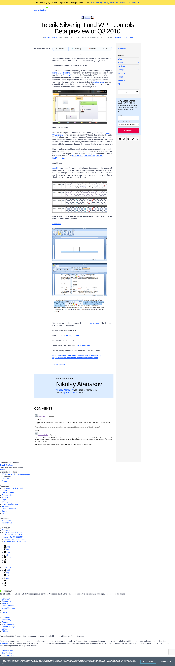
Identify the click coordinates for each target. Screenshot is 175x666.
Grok (106, 49)
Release (118, 37)
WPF (77, 335)
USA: (13, 532)
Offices (5, 613)
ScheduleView (68, 75)
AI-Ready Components (20, 474)
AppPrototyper (70, 392)
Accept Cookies (148, 661)
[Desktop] (128, 66)
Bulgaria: (14, 539)
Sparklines (56, 168)
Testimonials (7, 523)
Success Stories (8, 521)
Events (4, 511)
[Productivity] (128, 73)
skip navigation (40, 10)
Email (120, 115)
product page (98, 82)
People (121, 77)
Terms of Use (7, 651)
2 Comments (128, 37)
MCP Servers (5, 474)
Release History (8, 495)
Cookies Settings (165, 661)
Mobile (120, 63)
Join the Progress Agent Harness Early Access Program (115, 2)
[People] (128, 77)
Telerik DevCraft (6, 465)
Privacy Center (8, 655)
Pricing (4, 481)
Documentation (8, 493)
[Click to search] (137, 92)
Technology (6, 601)
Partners (5, 506)
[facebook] (120, 139)
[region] (87, 661)
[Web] (128, 59)
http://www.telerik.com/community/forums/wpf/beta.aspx (75, 358)
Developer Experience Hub (12, 488)
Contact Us (6, 530)
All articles (122, 49)
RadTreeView (89, 156)
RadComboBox (58, 158)
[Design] (128, 70)
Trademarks (5, 643)
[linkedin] (128, 139)
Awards (5, 603)
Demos (5, 491)
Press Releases (8, 606)
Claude (93, 49)
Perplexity (77, 49)
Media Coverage (8, 608)
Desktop (121, 66)
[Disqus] (73, 435)
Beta (56, 365)
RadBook (99, 156)
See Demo (56, 224)
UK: (13, 535)
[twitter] (124, 139)
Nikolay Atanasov (50, 37)
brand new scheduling (61, 73)
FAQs (4, 513)
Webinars (5, 502)
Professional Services (10, 504)
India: (13, 537)
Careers (5, 610)
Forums (5, 497)
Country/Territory (123, 122)
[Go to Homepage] (47, 10)
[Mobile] (128, 63)
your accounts (94, 323)
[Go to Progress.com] (6, 592)
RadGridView (77, 156)
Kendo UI (4, 470)
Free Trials (6, 479)
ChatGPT (61, 49)
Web (120, 59)
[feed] (137, 139)
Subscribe (128, 131)
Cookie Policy (67, 662)
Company (6, 599)
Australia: (15, 541)
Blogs (4, 500)
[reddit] (133, 139)
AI (119, 84)
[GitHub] (5, 560)
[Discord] (5, 562)
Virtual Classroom (9, 509)
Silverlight (69, 335)
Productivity (122, 73)
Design (121, 70)
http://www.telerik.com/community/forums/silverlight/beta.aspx (77, 355)
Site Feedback (7, 653)
